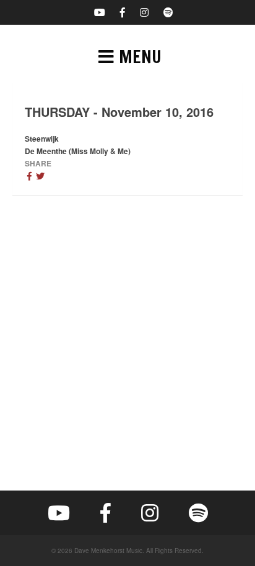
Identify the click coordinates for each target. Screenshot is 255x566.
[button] (127, 57)
